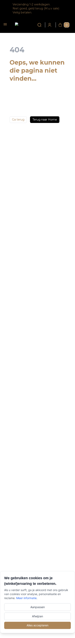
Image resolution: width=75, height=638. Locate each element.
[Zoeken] (37, 25)
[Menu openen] (5, 24)
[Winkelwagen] (60, 25)
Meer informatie (26, 598)
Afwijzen (37, 616)
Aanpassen (37, 607)
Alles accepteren (37, 625)
